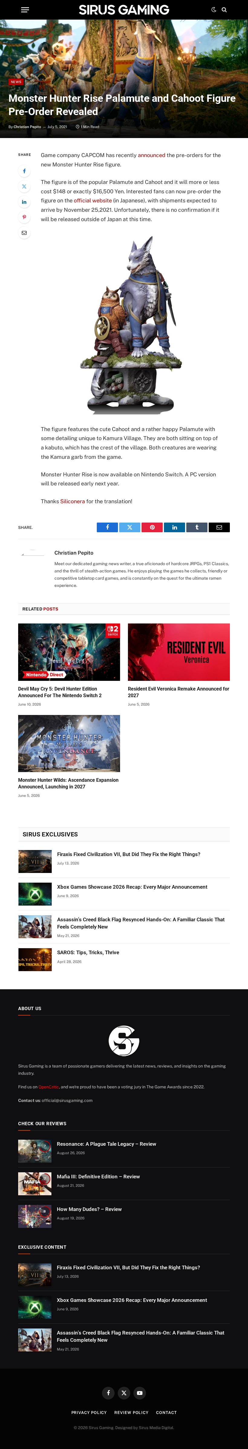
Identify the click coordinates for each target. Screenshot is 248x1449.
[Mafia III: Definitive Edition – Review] (34, 1183)
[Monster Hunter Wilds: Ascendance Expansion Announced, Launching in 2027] (69, 743)
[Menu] (25, 10)
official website (93, 200)
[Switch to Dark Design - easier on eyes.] (214, 9)
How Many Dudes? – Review (89, 1209)
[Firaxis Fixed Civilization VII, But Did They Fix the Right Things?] (35, 861)
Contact (166, 1412)
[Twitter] (24, 186)
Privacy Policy (89, 1412)
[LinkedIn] (24, 202)
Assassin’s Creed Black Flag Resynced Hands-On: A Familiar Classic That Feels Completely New (141, 923)
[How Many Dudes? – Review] (34, 1216)
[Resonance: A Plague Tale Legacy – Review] (34, 1151)
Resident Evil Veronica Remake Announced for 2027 (178, 692)
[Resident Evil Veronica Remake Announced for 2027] (179, 652)
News (16, 82)
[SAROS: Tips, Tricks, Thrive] (35, 959)
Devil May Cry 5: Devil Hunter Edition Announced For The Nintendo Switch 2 (60, 692)
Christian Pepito (27, 127)
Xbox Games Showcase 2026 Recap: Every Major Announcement (132, 887)
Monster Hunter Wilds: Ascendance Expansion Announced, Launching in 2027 (68, 783)
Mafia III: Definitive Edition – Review (98, 1177)
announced (151, 155)
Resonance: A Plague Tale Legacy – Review (106, 1144)
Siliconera (72, 501)
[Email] (24, 233)
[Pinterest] (24, 217)
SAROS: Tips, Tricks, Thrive (88, 952)
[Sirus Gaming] (124, 9)
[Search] (223, 10)
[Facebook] (24, 171)
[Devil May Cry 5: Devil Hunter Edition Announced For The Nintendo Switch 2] (69, 652)
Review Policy (131, 1412)
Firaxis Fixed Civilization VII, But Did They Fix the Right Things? (128, 854)
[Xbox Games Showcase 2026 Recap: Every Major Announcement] (35, 894)
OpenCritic (48, 1086)
